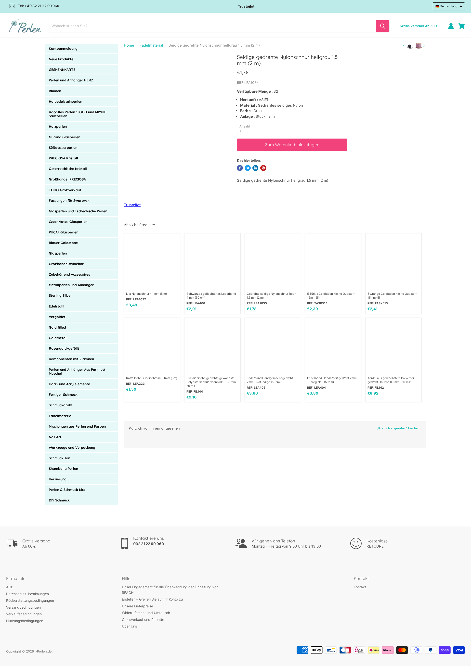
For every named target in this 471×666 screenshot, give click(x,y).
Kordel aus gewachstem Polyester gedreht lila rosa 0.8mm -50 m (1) (390, 380)
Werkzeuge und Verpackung (72, 447)
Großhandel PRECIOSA (67, 179)
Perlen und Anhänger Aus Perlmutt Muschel (77, 371)
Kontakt (360, 587)
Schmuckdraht (61, 405)
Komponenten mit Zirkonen (71, 359)
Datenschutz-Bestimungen (27, 594)
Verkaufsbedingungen (24, 614)
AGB (9, 587)
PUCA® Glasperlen (63, 232)
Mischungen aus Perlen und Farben (77, 426)
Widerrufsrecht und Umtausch (146, 613)
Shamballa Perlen (63, 468)
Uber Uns (129, 626)
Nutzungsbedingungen (24, 621)
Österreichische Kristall (68, 168)
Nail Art (55, 437)
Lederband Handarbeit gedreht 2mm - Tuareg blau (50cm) (333, 380)
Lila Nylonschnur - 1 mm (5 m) (146, 293)
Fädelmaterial (60, 416)
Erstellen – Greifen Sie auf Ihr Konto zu (152, 599)
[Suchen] (382, 26)
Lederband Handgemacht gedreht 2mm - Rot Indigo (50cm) (270, 380)
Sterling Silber (60, 295)
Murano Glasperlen (64, 137)
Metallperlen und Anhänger (71, 285)
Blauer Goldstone (63, 243)
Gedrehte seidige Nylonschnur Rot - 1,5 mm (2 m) (271, 295)
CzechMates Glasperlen (68, 221)
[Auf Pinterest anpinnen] (263, 168)
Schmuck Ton (59, 458)
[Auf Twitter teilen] (248, 168)
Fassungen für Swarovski (69, 200)
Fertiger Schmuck (63, 394)
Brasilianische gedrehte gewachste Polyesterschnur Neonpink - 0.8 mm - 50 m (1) (212, 382)
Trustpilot (246, 6)
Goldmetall (58, 338)
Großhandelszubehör (66, 264)
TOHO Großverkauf (65, 190)
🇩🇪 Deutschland (446, 6)
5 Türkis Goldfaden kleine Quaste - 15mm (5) (331, 295)
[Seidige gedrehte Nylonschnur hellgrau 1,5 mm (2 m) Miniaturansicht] (133, 67)
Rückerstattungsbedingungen (30, 600)
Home (129, 45)
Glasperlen (58, 253)
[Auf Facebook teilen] (240, 168)
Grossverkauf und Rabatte (143, 619)
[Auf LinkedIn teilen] (255, 168)
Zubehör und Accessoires (69, 274)
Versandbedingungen (23, 607)
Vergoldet (57, 317)
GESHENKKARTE (62, 69)
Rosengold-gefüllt (64, 348)
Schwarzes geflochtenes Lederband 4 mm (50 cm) (211, 295)
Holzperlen (58, 126)
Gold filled (57, 327)
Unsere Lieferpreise (137, 606)
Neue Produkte (61, 59)
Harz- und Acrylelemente (69, 384)
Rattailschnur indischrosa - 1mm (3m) (151, 378)
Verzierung (57, 479)
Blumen (55, 91)
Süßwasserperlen (63, 147)
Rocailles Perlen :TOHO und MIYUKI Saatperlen (77, 114)
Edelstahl (56, 306)
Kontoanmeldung (63, 48)
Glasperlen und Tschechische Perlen (78, 211)
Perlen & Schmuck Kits (67, 489)
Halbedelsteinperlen (65, 101)
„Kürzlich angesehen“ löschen (398, 428)
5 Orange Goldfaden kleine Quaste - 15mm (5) (392, 295)
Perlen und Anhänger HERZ (71, 80)
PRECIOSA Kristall (63, 158)
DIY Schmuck (59, 500)
